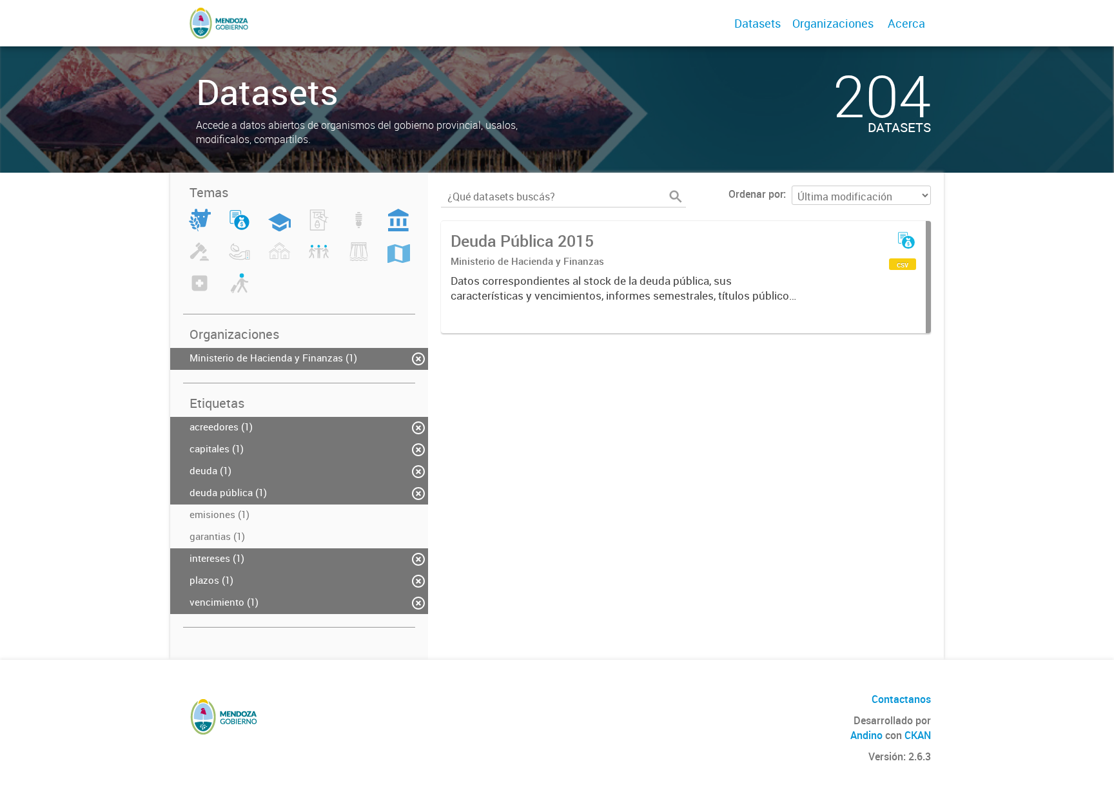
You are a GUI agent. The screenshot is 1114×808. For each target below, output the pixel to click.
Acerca (906, 23)
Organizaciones (833, 23)
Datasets (757, 23)
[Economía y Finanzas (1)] (239, 227)
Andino (866, 735)
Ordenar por (755, 194)
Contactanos (901, 699)
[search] (675, 196)
